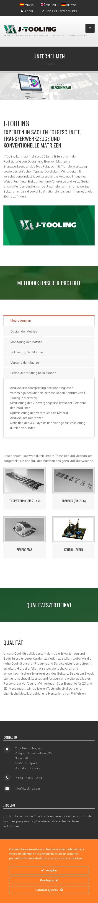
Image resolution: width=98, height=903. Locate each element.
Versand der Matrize (24, 362)
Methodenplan (20, 320)
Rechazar (47, 880)
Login (29, 11)
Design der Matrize (23, 331)
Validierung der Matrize (26, 352)
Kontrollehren (73, 549)
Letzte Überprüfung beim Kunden (33, 373)
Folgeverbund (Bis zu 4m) (25, 500)
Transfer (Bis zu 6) (74, 500)
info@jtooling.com (27, 788)
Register (71, 11)
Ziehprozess (24, 549)
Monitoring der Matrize (26, 342)
